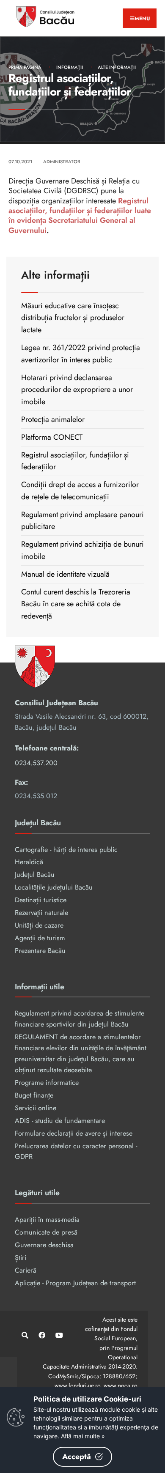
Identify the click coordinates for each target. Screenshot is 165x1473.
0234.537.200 (36, 763)
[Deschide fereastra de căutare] (24, 1335)
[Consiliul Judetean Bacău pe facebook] (41, 1335)
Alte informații (117, 67)
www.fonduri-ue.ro (77, 1385)
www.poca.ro (121, 1385)
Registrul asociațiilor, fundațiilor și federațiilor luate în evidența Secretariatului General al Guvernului (79, 215)
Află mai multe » (83, 1436)
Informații (69, 67)
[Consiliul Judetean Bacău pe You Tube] (58, 1335)
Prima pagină (24, 67)
